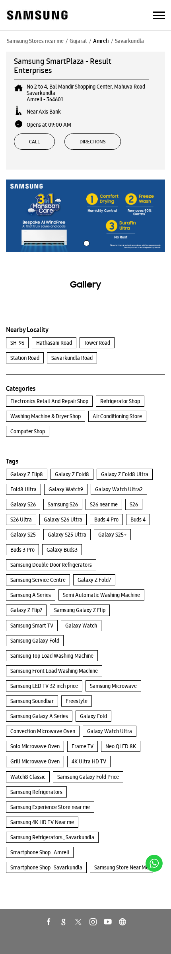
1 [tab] (85, 242)
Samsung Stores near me (35, 40)
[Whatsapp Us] (154, 863)
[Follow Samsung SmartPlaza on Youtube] (107, 921)
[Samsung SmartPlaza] (37, 16)
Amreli (101, 40)
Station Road (24, 357)
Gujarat (78, 40)
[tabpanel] (85, 216)
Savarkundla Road (72, 357)
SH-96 (17, 342)
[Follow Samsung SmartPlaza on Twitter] (78, 921)
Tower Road (97, 342)
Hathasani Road (54, 342)
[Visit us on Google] (63, 921)
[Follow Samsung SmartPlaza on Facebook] (48, 921)
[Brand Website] (122, 921)
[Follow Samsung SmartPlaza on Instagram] (93, 921)
